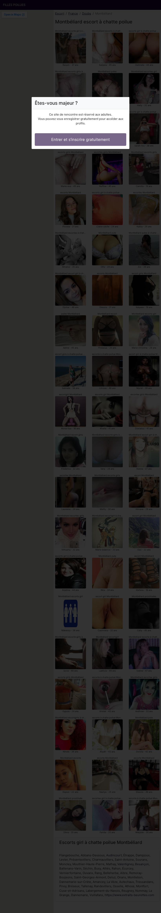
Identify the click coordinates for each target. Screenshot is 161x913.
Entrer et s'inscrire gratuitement (80, 139)
